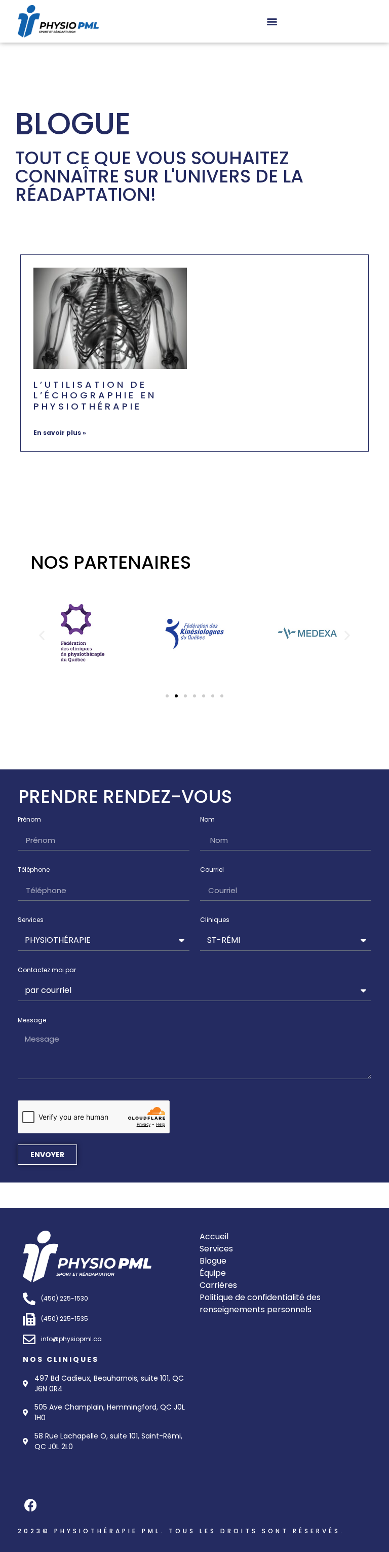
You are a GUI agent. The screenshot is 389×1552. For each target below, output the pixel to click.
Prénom (29, 820)
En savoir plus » (59, 432)
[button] (272, 21)
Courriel (212, 870)
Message (32, 1020)
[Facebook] (30, 1505)
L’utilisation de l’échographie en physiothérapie (95, 395)
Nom (207, 820)
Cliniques (214, 920)
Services (31, 920)
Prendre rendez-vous (125, 796)
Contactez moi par (47, 970)
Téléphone (34, 870)
